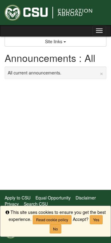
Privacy (12, 204)
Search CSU (36, 204)
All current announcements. (55, 72)
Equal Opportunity (53, 198)
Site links (54, 41)
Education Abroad (75, 12)
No (55, 228)
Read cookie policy (52, 219)
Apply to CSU (18, 198)
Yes (96, 219)
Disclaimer (86, 198)
